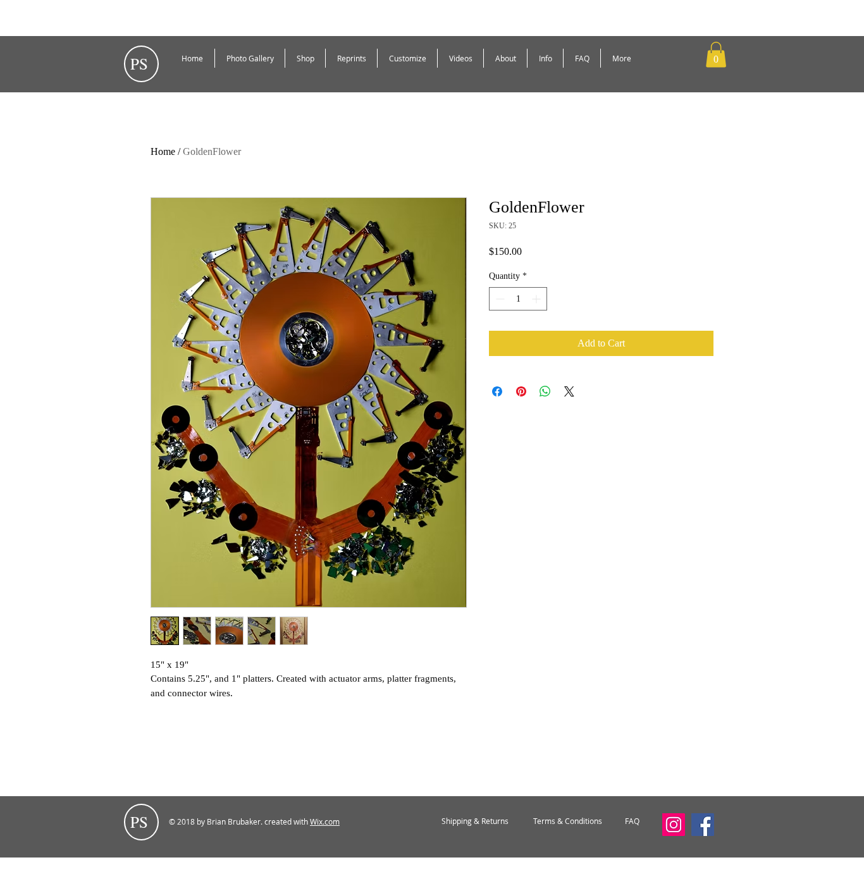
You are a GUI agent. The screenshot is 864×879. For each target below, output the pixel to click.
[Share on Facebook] (497, 391)
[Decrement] (499, 299)
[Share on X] (569, 391)
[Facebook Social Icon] (702, 824)
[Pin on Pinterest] (521, 391)
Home (163, 151)
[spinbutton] (518, 299)
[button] (716, 55)
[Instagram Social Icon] (673, 824)
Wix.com (325, 821)
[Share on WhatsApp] (545, 391)
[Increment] (537, 299)
